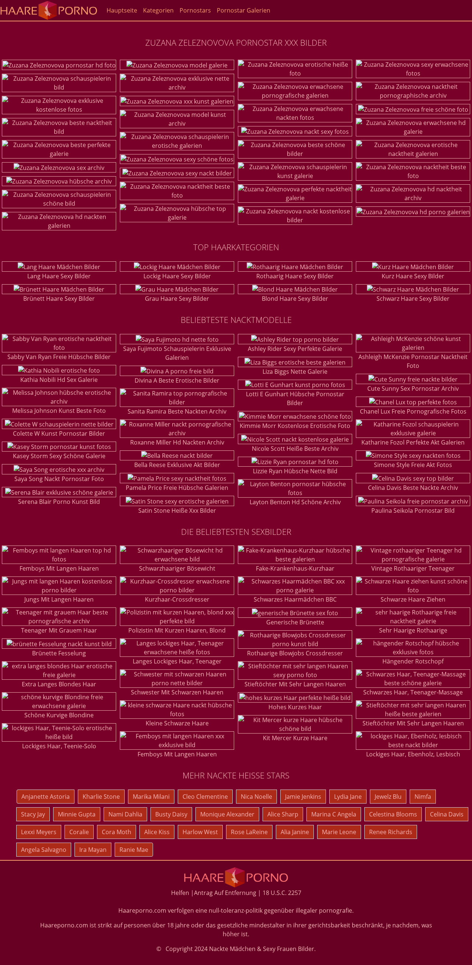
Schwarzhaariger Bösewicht (177, 568)
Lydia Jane (348, 796)
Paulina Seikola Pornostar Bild (413, 510)
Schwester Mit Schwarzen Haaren (177, 692)
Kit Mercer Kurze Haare (295, 738)
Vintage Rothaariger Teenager (413, 568)
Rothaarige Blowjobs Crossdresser (295, 653)
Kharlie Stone (101, 796)
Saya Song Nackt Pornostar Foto (59, 479)
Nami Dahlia (125, 814)
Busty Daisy (171, 814)
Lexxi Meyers (38, 832)
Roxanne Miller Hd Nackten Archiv (177, 442)
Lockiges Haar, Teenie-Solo (59, 746)
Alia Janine (295, 832)
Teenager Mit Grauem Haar (59, 630)
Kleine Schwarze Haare (177, 723)
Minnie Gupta (77, 814)
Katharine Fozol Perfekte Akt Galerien (413, 442)
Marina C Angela (333, 814)
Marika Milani (151, 796)
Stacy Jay (33, 814)
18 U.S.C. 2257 (282, 893)
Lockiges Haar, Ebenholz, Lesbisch (413, 754)
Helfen (180, 893)
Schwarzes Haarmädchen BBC (295, 599)
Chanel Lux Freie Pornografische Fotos (413, 411)
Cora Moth (116, 832)
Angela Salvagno (43, 850)
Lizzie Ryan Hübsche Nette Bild (295, 471)
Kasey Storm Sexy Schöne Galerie (59, 456)
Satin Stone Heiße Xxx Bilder (177, 510)
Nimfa (422, 796)
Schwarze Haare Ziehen (413, 599)
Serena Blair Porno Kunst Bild (59, 502)
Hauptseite (122, 10)
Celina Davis (447, 814)
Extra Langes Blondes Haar (59, 684)
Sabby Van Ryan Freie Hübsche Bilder (59, 357)
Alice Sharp (282, 814)
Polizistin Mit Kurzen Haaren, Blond (177, 630)
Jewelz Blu (388, 796)
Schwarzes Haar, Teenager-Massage (413, 692)
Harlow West (200, 832)
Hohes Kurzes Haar (295, 707)
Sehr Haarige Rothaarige (413, 630)
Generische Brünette (295, 622)
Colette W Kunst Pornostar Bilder (59, 433)
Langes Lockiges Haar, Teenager (177, 661)
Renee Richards (390, 832)
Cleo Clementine (205, 796)
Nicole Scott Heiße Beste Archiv (295, 449)
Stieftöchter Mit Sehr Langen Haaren (295, 684)
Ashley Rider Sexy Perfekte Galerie (295, 349)
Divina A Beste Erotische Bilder (177, 380)
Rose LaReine (249, 832)
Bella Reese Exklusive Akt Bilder (177, 465)
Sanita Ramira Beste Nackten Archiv (177, 411)
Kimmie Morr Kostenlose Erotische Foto (295, 426)
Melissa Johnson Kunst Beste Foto (59, 411)
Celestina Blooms (393, 814)
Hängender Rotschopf (413, 661)
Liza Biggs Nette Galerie (295, 371)
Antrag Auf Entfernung (225, 893)
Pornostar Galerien (243, 10)
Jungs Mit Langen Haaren (59, 599)
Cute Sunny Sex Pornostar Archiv (413, 388)
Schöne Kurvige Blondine (59, 715)
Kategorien (158, 10)
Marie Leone (339, 832)
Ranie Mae (133, 850)
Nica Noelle (256, 796)
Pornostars (195, 10)
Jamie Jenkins (303, 796)
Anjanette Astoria (45, 796)
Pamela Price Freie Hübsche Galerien (177, 488)
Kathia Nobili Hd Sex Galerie (59, 380)
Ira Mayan (93, 850)
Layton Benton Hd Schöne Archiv (295, 502)
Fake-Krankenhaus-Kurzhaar (295, 568)
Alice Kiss (157, 832)
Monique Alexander (227, 814)
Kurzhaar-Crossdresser (177, 599)
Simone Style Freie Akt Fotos (413, 465)
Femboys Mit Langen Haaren (59, 568)
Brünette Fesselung (59, 653)
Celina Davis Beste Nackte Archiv (413, 488)
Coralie (79, 832)
